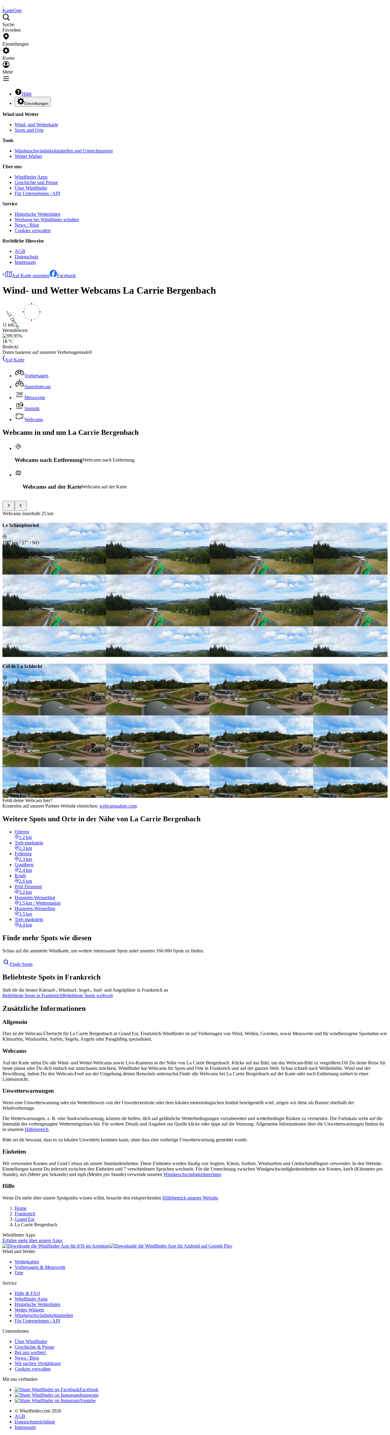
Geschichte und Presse (36, 182)
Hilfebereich (36, 1129)
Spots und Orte (29, 130)
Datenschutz (26, 256)
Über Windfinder (31, 187)
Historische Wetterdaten (37, 214)
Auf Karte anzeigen (31, 275)
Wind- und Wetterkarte (36, 124)
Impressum (25, 262)
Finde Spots (21, 964)
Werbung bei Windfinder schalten (47, 219)
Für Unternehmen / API (37, 193)
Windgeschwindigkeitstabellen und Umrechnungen (64, 150)
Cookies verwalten (33, 230)
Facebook (66, 275)
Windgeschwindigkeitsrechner (192, 1174)
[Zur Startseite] (3, 5)
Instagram (89, 1395)
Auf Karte (14, 359)
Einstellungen (36, 103)
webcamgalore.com (118, 805)
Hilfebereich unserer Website (190, 1197)
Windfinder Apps (31, 177)
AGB (20, 251)
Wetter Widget (28, 156)
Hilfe (27, 93)
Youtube (88, 1400)
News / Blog (27, 225)
